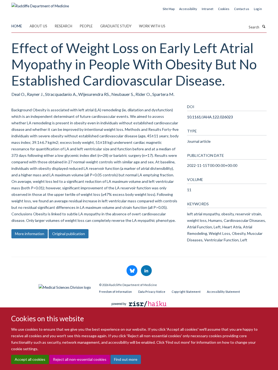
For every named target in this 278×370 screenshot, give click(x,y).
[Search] (264, 27)
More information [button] (29, 233)
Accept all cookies (30, 359)
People (86, 26)
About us (38, 26)
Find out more (125, 359)
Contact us (241, 9)
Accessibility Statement (223, 291)
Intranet (207, 9)
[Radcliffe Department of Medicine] (40, 4)
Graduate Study (115, 26)
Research (63, 26)
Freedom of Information (115, 291)
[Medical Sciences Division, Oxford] (51, 286)
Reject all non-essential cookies (79, 359)
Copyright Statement (186, 291)
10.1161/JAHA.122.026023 (210, 117)
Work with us (152, 26)
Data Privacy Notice (151, 291)
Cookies (223, 9)
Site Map (169, 9)
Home (16, 26)
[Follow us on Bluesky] (132, 271)
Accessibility (188, 9)
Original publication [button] (68, 233)
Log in (258, 9)
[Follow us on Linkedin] (146, 271)
